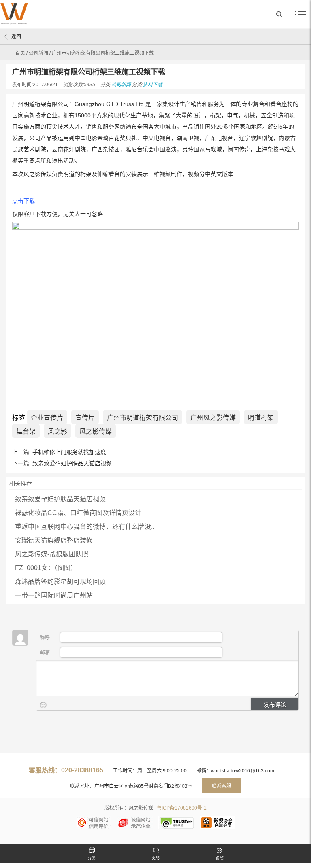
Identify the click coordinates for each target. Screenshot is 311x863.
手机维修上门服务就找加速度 (69, 452)
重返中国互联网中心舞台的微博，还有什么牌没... (85, 526)
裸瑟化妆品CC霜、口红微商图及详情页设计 (78, 512)
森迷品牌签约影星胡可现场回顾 (60, 581)
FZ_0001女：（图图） (46, 567)
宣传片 (85, 417)
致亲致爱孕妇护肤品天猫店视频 (72, 463)
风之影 (57, 431)
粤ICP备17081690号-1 (182, 808)
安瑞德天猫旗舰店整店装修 (54, 540)
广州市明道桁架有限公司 (142, 417)
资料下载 (152, 84)
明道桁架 (261, 417)
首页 (20, 53)
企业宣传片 (47, 417)
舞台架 (26, 431)
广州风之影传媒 (213, 417)
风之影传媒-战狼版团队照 (51, 554)
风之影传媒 (95, 431)
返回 (16, 37)
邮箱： (48, 652)
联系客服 (221, 786)
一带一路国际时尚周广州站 (54, 595)
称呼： (48, 637)
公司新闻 (38, 53)
